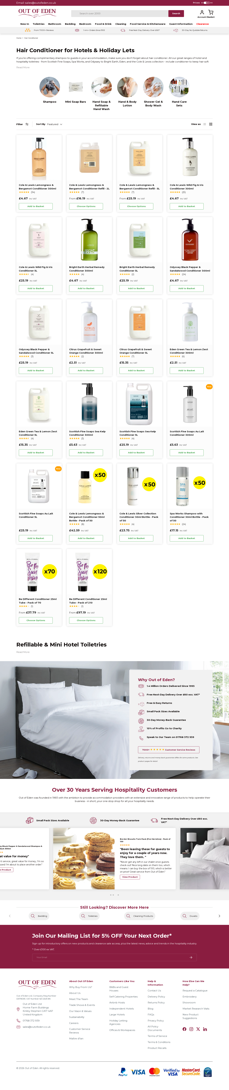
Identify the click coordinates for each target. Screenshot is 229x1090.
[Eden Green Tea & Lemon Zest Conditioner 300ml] (190, 322)
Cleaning (120, 23)
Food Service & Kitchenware (147, 23)
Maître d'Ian (76, 1038)
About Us (74, 993)
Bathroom (54, 23)
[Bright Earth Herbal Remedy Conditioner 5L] (139, 239)
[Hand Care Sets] (179, 87)
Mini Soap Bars (75, 101)
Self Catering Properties (123, 996)
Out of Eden (31, 1068)
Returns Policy (156, 1002)
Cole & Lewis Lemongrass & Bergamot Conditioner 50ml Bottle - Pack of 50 (87, 517)
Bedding (70, 23)
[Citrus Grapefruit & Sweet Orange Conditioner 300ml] (89, 322)
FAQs (151, 1014)
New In (24, 23)
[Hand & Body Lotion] (127, 87)
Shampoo (49, 101)
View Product (130, 873)
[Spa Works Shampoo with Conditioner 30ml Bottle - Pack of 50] (190, 486)
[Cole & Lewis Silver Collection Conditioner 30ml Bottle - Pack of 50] (139, 486)
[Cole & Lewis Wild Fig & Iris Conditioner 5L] (39, 239)
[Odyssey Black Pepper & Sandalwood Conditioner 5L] (39, 322)
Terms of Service (157, 1036)
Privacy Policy (156, 1020)
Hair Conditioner (31, 38)
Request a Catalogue (195, 990)
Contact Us (154, 990)
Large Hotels (117, 1014)
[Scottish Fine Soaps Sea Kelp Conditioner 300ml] (89, 404)
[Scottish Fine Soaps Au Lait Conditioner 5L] (39, 486)
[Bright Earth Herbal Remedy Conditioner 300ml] (89, 239)
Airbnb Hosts (117, 1002)
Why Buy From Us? (80, 987)
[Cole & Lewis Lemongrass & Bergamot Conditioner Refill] (89, 157)
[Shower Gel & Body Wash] (153, 87)
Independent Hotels (121, 1008)
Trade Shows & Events (82, 1005)
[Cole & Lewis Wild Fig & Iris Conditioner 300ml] (190, 157)
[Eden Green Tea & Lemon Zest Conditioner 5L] (39, 404)
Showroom (189, 1002)
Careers (73, 1023)
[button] (210, 12)
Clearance (202, 23)
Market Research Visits (196, 1008)
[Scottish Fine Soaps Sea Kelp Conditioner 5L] (139, 404)
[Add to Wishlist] (57, 206)
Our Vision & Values (80, 1011)
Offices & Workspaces (122, 1030)
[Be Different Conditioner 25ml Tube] (39, 571)
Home (18, 38)
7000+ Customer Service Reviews (168, 750)
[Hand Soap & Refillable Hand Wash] (101, 87)
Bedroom (85, 23)
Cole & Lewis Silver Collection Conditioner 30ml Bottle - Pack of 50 (138, 517)
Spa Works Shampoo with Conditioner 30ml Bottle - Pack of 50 (189, 517)
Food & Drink (103, 23)
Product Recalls (157, 1048)
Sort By (40, 124)
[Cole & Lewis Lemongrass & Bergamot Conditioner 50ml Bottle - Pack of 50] (89, 486)
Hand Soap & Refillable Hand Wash (102, 105)
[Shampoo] (49, 87)
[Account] (202, 12)
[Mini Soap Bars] (75, 87)
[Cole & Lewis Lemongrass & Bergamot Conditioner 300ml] (39, 157)
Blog (150, 1008)
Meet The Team (78, 999)
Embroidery (190, 996)
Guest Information (181, 23)
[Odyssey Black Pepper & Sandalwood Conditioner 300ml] (190, 239)
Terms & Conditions (159, 1042)
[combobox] (119, 13)
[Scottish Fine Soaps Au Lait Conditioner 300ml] (190, 404)
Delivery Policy (156, 996)
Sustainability (76, 1017)
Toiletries (39, 23)
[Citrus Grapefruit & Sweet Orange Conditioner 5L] (139, 322)
